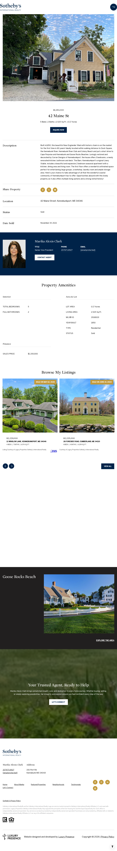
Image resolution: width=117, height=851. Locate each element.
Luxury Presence (66, 837)
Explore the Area (105, 640)
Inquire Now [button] (58, 130)
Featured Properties (38, 784)
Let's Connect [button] (58, 702)
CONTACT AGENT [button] (44, 257)
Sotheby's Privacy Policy (12, 801)
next (11, 466)
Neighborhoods (58, 784)
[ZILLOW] (95, 788)
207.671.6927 (67, 250)
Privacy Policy (107, 837)
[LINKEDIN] (107, 782)
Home (5, 784)
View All (108, 466)
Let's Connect (8, 788)
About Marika (19, 784)
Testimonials (76, 784)
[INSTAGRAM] (101, 782)
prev (5, 466)
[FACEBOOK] (95, 782)
